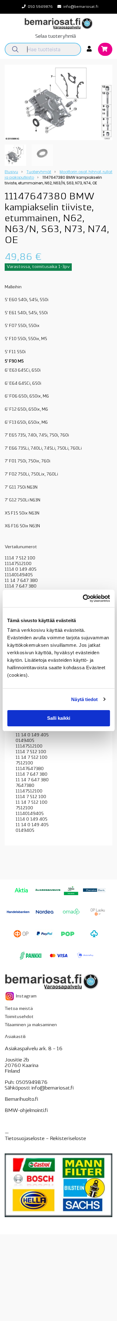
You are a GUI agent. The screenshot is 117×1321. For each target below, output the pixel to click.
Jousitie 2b (17, 1060)
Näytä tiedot (84, 699)
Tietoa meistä (19, 1009)
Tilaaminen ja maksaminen (31, 1025)
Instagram (26, 996)
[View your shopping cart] (105, 49)
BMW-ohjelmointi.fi (26, 1110)
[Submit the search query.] (15, 49)
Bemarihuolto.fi (21, 1099)
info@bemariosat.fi (80, 7)
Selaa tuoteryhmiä (55, 36)
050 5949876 (40, 7)
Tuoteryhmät (39, 171)
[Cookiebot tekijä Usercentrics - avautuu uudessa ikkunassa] (83, 598)
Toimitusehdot (19, 1017)
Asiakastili (15, 1037)
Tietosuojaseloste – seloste (45, 1138)
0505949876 (31, 1082)
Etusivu (11, 171)
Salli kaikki (58, 718)
